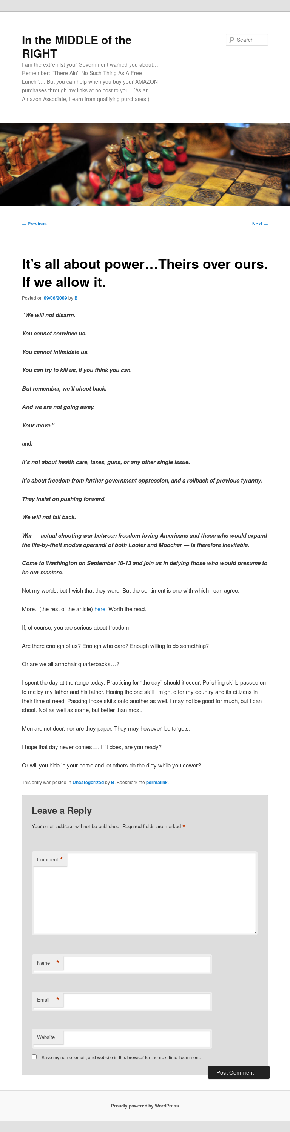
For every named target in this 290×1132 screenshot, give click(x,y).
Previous (34, 223)
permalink (157, 782)
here (99, 609)
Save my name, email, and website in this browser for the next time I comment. (121, 1057)
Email (48, 1000)
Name (48, 963)
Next (260, 223)
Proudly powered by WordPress (145, 1105)
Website (46, 1036)
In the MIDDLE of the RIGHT (77, 46)
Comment (50, 859)
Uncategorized (88, 782)
